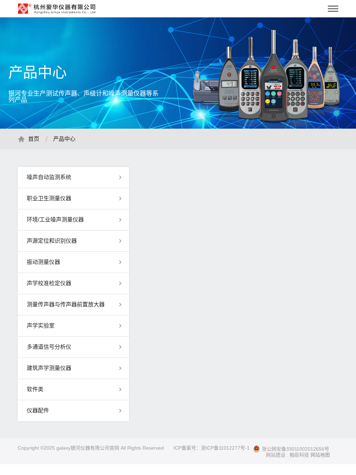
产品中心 (64, 139)
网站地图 (320, 454)
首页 (33, 139)
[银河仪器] (57, 7)
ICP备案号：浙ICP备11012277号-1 (211, 447)
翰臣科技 (299, 454)
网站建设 (275, 454)
